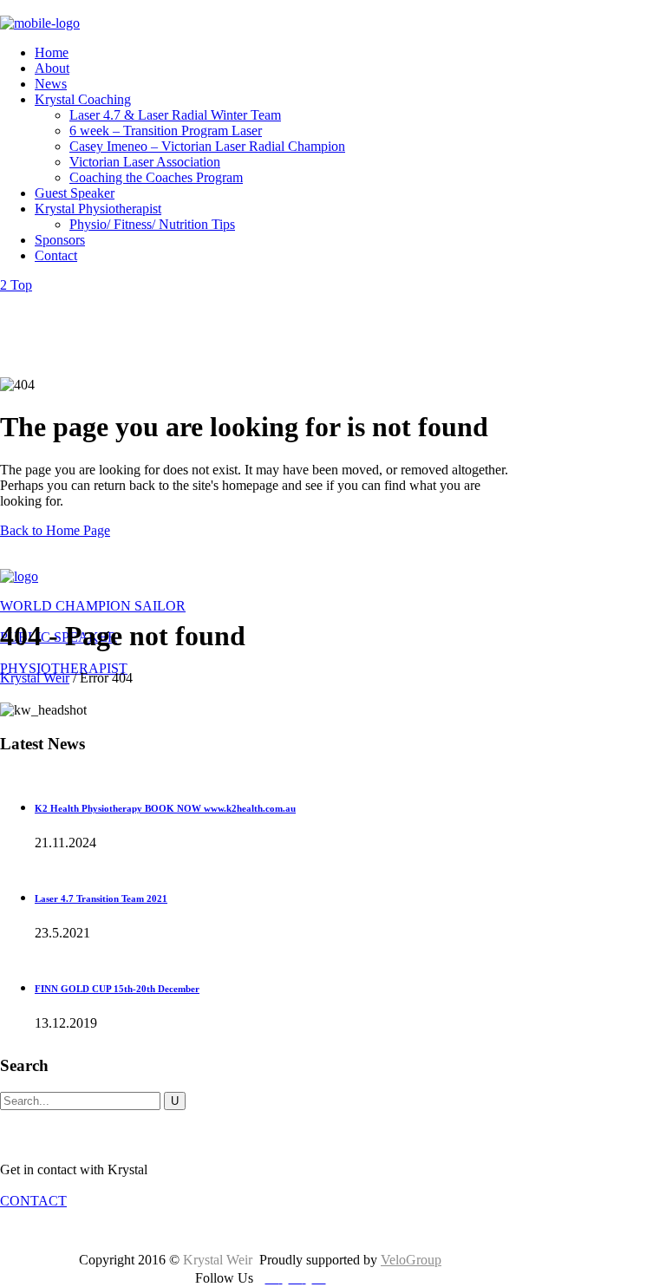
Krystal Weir (34, 677)
